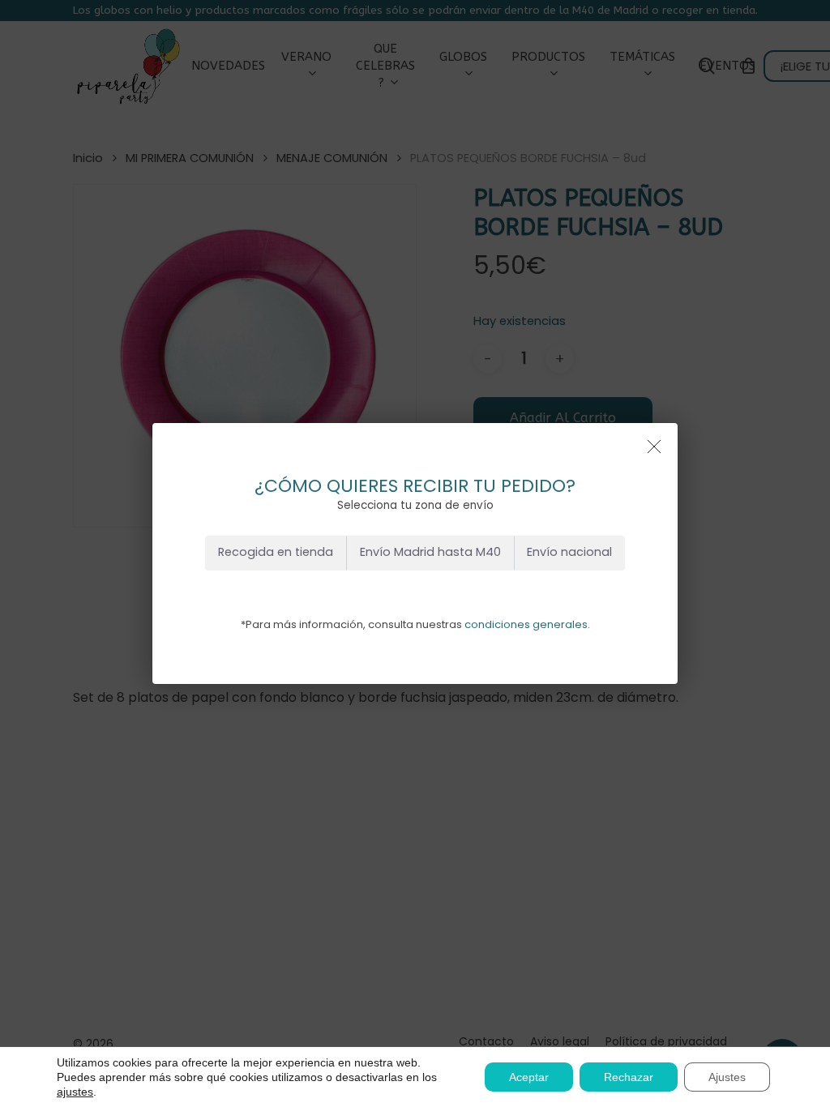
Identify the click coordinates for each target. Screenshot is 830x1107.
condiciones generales (526, 624)
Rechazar (628, 1077)
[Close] (654, 446)
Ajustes (727, 1077)
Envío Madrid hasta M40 (430, 552)
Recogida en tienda (275, 552)
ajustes (75, 1091)
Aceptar (529, 1077)
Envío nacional (569, 552)
